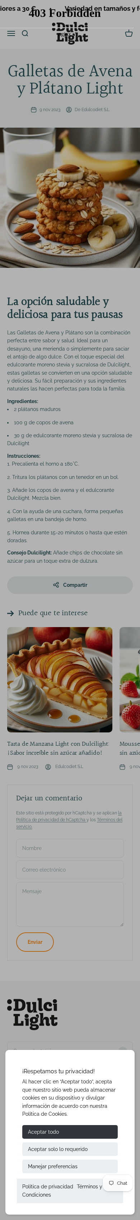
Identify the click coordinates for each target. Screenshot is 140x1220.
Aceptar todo (43, 1132)
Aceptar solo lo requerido (58, 1149)
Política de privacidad (47, 1186)
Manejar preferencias (53, 1166)
